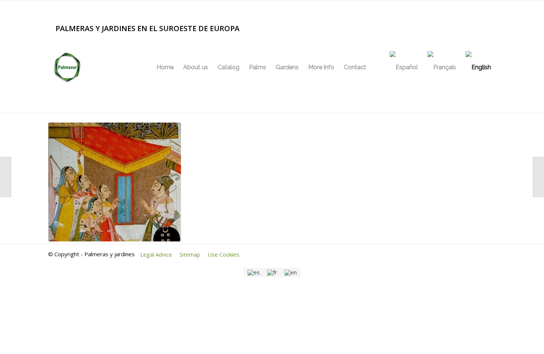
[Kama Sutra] (5, 177)
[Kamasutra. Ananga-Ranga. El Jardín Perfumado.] (538, 177)
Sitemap (189, 254)
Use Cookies (223, 254)
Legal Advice (156, 254)
